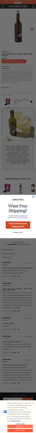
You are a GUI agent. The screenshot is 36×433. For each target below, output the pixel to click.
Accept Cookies (20, 430)
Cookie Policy (15, 421)
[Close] (33, 403)
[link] (18, 214)
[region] (18, 416)
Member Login (18, 232)
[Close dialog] (33, 196)
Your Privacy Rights (20, 423)
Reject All (20, 426)
